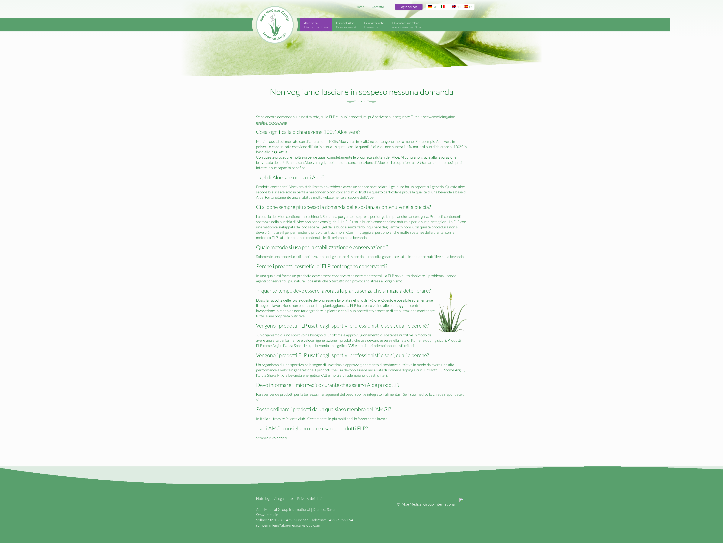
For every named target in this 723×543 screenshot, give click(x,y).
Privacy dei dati (309, 498)
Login (409, 7)
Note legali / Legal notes (275, 498)
